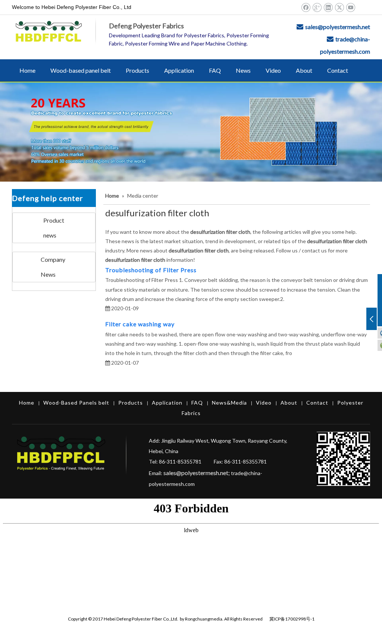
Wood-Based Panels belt (76, 402)
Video (264, 402)
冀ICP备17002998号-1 (291, 619)
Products (130, 402)
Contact (317, 402)
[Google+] (317, 7)
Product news (53, 228)
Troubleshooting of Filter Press (151, 269)
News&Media (229, 402)
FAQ (197, 402)
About (289, 402)
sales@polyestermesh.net (337, 26)
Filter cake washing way (140, 323)
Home (26, 402)
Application (167, 402)
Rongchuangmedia (203, 619)
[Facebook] (305, 7)
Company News (53, 267)
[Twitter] (339, 7)
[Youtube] (350, 7)
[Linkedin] (328, 7)
